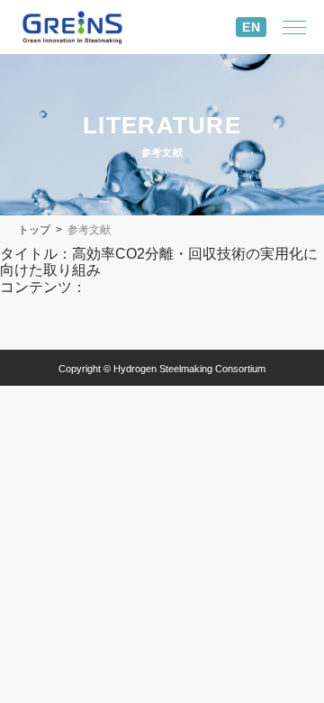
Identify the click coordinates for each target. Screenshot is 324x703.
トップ (34, 230)
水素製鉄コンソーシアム (85, 27)
